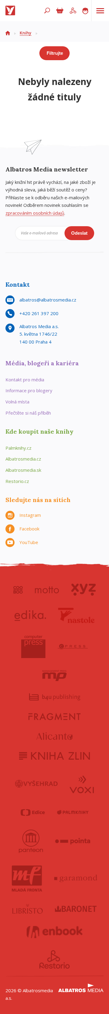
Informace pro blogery (28, 390)
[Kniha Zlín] (54, 756)
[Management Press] (54, 675)
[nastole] (76, 615)
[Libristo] (27, 909)
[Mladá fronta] (27, 878)
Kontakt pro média (24, 380)
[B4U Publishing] (54, 697)
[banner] (11, 11)
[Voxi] (82, 784)
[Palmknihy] (72, 812)
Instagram (30, 515)
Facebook (29, 529)
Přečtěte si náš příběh (28, 413)
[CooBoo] (18, 590)
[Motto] (47, 590)
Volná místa (17, 402)
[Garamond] (75, 878)
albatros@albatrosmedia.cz (47, 300)
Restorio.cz (17, 481)
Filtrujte (55, 53)
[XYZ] (83, 590)
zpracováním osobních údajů (34, 213)
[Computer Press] (33, 646)
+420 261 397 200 (38, 313)
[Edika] (30, 615)
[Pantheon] (31, 841)
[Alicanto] (54, 736)
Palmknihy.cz (18, 448)
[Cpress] (72, 646)
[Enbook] (55, 932)
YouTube (28, 542)
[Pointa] (73, 841)
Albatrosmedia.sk (23, 470)
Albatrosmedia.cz (23, 459)
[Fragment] (54, 716)
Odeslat (79, 233)
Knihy (25, 33)
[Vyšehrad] (36, 784)
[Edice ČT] (33, 812)
